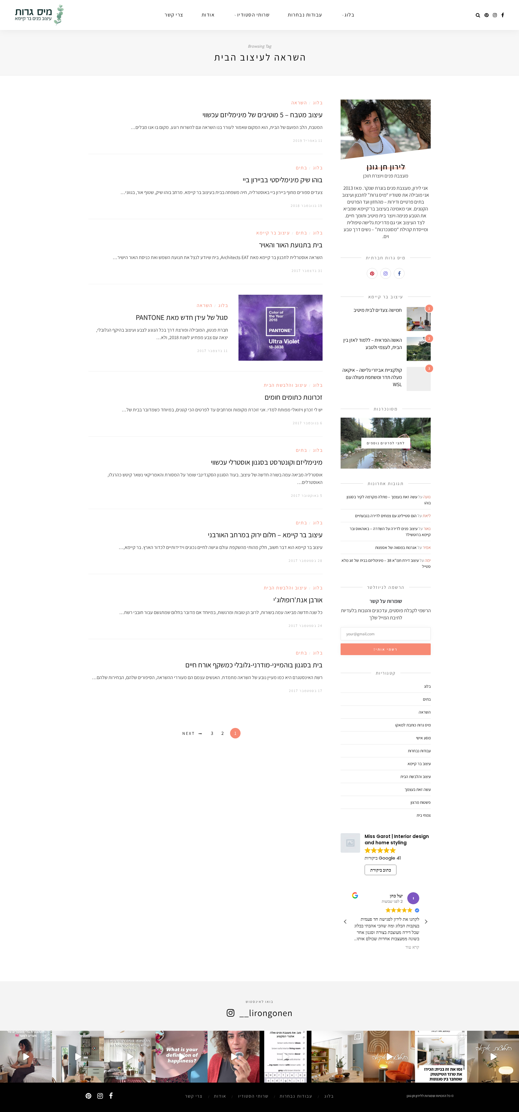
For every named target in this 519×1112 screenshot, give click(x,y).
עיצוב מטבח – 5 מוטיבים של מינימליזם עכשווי (262, 114)
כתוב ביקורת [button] (380, 870)
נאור (427, 528)
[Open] (493, 1057)
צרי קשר (194, 1096)
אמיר (427, 547)
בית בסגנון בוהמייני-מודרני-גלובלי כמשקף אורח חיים (254, 664)
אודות (220, 1096)
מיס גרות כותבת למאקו (413, 725)
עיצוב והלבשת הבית (285, 385)
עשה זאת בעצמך (418, 789)
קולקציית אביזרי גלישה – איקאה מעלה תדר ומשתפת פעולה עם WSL (372, 377)
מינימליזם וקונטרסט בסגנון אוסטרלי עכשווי (267, 462)
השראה (299, 103)
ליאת (427, 515)
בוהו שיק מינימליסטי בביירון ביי (283, 179)
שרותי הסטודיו (253, 1096)
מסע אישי (423, 738)
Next (188, 733)
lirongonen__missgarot (493, 1036)
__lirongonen (266, 1013)
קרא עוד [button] (412, 947)
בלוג (318, 103)
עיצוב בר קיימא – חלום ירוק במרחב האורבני (265, 534)
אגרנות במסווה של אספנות (396, 547)
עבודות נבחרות (419, 750)
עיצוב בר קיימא (273, 233)
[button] (425, 921)
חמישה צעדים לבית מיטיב (378, 310)
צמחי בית (424, 815)
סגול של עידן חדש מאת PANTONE (182, 317)
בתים (301, 168)
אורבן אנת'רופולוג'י (298, 599)
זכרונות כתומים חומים (294, 397)
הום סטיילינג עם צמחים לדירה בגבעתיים (386, 515)
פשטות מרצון (421, 802)
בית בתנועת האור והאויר (291, 244)
